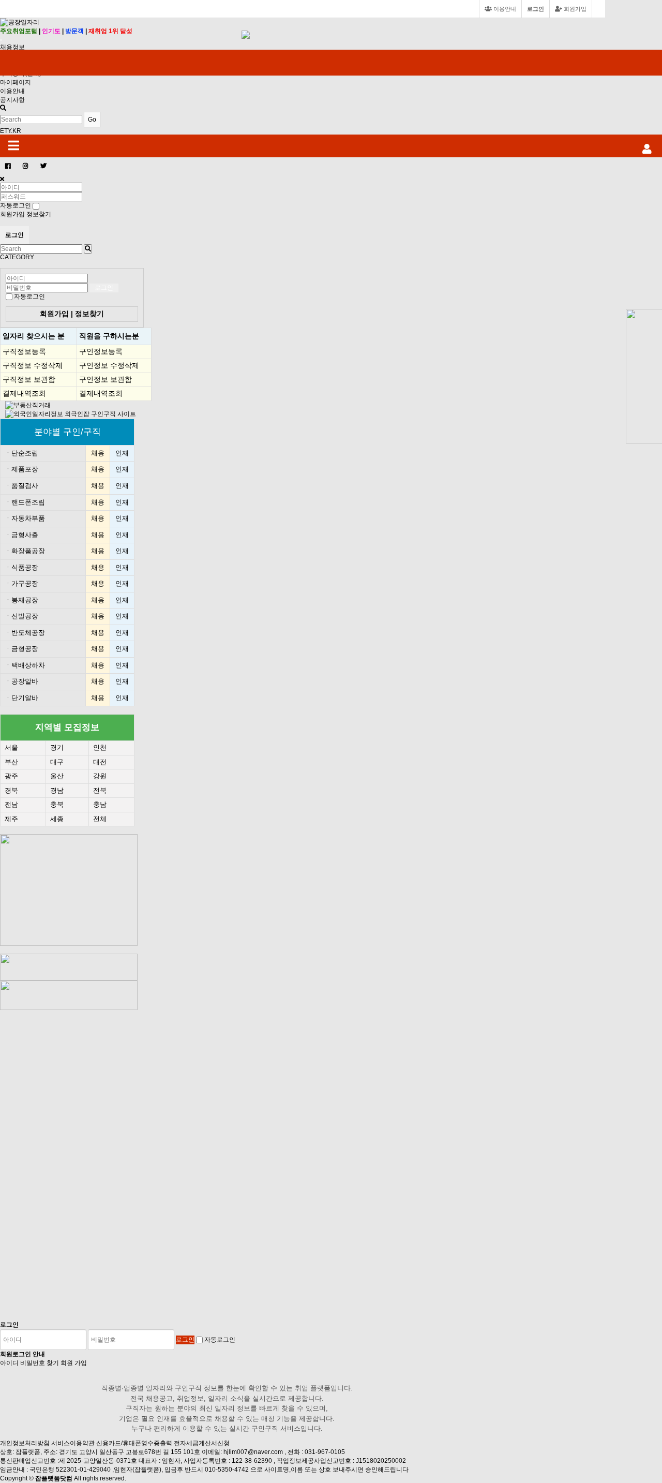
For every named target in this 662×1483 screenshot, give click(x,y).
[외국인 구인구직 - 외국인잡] (70, 414)
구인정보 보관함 (105, 379)
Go (92, 119)
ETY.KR (10, 131)
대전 (100, 762)
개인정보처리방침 (25, 1443)
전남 (11, 804)
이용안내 (12, 91)
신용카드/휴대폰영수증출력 (134, 1443)
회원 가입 (74, 1363)
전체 (100, 819)
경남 (57, 790)
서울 (11, 747)
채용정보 (12, 47)
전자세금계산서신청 (202, 1443)
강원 (100, 776)
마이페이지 (15, 82)
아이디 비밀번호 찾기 (29, 1363)
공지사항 (12, 99)
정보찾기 (38, 214)
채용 (97, 453)
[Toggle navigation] (1, 40)
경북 (11, 790)
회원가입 (574, 9)
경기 (57, 747)
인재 (122, 453)
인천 (100, 747)
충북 (57, 804)
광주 (11, 776)
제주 (11, 819)
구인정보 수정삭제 (109, 365)
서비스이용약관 (73, 1443)
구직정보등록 (24, 351)
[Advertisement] (76, 1165)
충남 (100, 804)
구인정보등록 (101, 351)
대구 (57, 762)
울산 (57, 776)
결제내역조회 (24, 393)
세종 (57, 819)
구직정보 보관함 (29, 379)
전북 (100, 790)
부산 (11, 762)
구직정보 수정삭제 (33, 365)
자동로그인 (29, 296)
